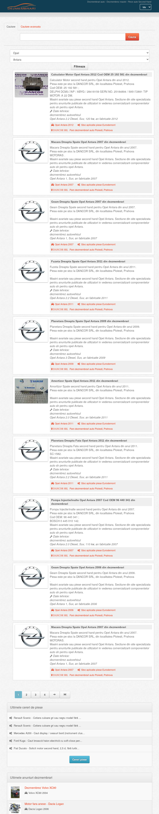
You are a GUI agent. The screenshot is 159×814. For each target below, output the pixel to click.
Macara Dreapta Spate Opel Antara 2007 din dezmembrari (88, 141)
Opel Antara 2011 (64, 304)
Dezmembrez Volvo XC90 (40, 788)
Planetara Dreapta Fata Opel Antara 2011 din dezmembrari (89, 440)
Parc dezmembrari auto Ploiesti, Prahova (83, 130)
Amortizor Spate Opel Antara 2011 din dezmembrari (84, 380)
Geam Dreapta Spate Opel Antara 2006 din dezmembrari (87, 567)
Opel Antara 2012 (64, 124)
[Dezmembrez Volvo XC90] (15, 792)
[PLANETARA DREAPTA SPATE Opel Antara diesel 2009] (31, 330)
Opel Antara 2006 (64, 610)
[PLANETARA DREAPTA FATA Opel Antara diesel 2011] (31, 449)
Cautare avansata (31, 26)
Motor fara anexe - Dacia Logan (44, 804)
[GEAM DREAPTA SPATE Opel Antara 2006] (31, 576)
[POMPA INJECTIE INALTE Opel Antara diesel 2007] (31, 509)
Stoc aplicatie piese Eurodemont (98, 124)
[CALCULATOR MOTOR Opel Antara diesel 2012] (31, 84)
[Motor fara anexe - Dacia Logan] (15, 808)
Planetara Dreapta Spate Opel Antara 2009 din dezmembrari (90, 321)
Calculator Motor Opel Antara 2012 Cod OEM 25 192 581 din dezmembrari (99, 74)
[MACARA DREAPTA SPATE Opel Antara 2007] (31, 151)
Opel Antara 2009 (64, 363)
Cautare (11, 26)
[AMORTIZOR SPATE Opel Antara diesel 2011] (31, 390)
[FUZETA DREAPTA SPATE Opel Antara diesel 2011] (31, 270)
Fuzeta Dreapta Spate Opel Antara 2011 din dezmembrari (88, 261)
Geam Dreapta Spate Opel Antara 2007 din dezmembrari (87, 201)
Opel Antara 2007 (64, 184)
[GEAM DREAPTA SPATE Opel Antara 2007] (31, 211)
